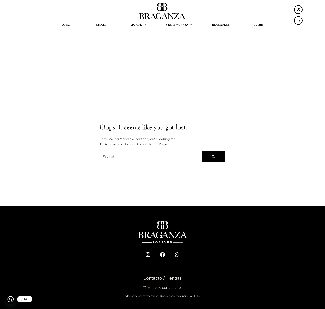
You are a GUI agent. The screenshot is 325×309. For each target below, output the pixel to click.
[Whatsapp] (177, 254)
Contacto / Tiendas (162, 278)
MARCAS (136, 24)
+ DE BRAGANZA (177, 24)
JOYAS (66, 24)
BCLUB (258, 24)
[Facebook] (162, 254)
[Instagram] (147, 254)
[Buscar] (213, 156)
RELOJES (100, 24)
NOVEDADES (221, 24)
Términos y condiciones (162, 288)
